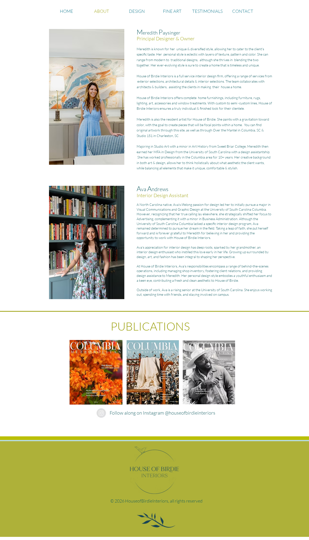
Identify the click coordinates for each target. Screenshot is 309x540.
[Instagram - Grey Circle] (101, 413)
